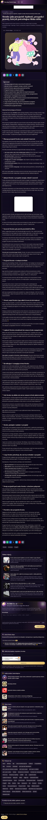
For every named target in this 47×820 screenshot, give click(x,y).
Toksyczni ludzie (22, 786)
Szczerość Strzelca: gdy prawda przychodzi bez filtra (17, 88)
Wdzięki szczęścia (35, 786)
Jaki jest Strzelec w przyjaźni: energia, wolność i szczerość (19, 86)
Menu (4, 817)
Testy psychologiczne (12, 786)
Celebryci (31, 763)
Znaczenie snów (6, 794)
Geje (4, 766)
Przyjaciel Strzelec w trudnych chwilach (14, 90)
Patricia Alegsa (9, 30)
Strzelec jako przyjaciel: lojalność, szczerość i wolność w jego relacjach (25, 557)
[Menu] (22, 2)
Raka (9, 783)
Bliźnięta (9, 763)
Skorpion (34, 783)
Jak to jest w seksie (7, 772)
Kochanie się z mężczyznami (37, 772)
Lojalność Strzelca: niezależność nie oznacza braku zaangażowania (21, 94)
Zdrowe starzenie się (26, 791)
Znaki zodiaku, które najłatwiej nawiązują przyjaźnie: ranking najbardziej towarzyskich (26, 574)
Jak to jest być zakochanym (25, 766)
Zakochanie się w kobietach (21, 788)
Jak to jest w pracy (23, 769)
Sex (29, 783)
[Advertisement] (23, 7)
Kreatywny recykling (13, 774)
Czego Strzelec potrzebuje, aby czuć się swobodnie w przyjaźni (20, 101)
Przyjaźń (16, 547)
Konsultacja (5, 612)
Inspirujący (15, 766)
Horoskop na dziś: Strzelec (9, 640)
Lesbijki (21, 774)
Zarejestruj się (23, 663)
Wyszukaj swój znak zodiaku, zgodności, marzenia (13, 803)
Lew (26, 774)
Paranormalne (22, 780)
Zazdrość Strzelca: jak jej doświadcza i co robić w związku (22, 583)
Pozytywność (40, 780)
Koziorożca (5, 774)
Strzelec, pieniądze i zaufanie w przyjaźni (15, 99)
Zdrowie (34, 791)
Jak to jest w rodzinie (33, 769)
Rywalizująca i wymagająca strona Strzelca (15, 96)
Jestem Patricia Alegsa (9, 634)
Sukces (4, 786)
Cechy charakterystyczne (21, 763)
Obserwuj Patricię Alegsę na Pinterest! (11, 110)
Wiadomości (5, 788)
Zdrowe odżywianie (16, 791)
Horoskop (10, 547)
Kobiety (14, 772)
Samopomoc (24, 783)
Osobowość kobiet (34, 777)
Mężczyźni (15, 777)
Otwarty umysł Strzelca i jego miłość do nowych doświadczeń (20, 92)
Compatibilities (38, 763)
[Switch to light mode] (18, 2)
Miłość (20, 777)
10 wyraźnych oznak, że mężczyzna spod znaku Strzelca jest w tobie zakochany (26, 591)
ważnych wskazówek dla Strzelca (18, 535)
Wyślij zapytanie (39, 626)
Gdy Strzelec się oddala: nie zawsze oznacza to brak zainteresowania (21, 98)
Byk (13, 763)
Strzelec (11, 12)
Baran (4, 763)
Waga (28, 786)
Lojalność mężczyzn (7, 777)
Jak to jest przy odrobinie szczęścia (10, 769)
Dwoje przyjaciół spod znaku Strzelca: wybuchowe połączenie (20, 103)
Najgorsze (26, 777)
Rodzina (14, 783)
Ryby (19, 783)
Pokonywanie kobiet (31, 780)
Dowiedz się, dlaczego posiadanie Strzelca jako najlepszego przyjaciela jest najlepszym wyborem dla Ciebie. (26, 566)
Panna (15, 780)
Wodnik (11, 788)
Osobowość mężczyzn (7, 780)
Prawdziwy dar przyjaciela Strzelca (13, 105)
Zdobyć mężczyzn (6, 791)
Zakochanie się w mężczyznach (35, 788)
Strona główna (5, 12)
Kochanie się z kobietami (23, 772)
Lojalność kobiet (32, 774)
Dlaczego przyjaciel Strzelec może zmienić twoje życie (18, 84)
